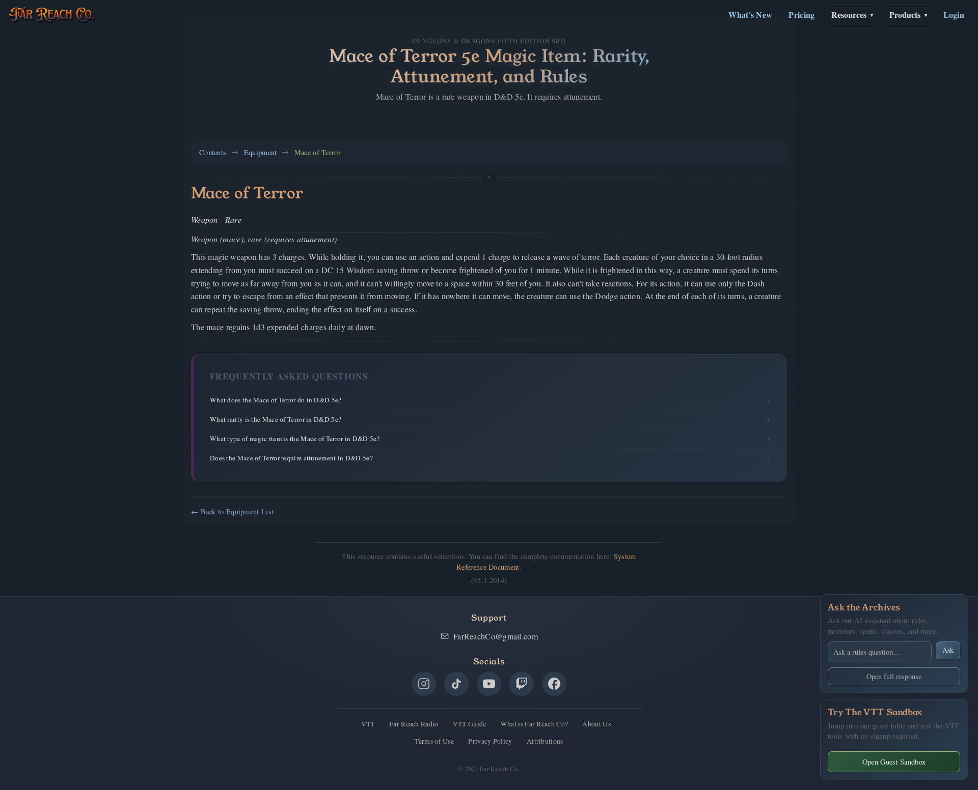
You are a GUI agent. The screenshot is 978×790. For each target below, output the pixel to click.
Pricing (801, 14)
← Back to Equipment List (232, 511)
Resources (852, 14)
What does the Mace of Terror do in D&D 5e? (276, 399)
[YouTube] (489, 683)
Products (908, 14)
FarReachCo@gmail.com (495, 636)
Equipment (260, 152)
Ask (948, 650)
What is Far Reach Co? (534, 723)
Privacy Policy (490, 741)
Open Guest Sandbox (894, 762)
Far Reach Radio (414, 723)
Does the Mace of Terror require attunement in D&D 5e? (291, 457)
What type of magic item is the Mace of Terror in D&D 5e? (295, 438)
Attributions (545, 741)
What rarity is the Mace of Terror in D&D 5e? (275, 419)
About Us (596, 723)
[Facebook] (554, 683)
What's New (750, 14)
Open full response (893, 676)
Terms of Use (434, 741)
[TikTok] (456, 683)
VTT (368, 723)
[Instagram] (424, 683)
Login (954, 14)
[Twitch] (521, 683)
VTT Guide (469, 723)
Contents (212, 152)
